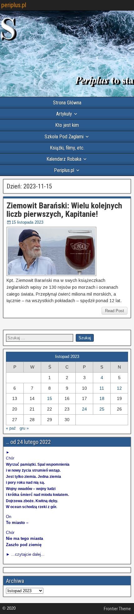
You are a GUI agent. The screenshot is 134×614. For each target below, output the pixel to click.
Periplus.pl (64, 170)
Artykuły (64, 114)
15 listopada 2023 (27, 222)
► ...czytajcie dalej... (25, 554)
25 (101, 409)
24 (84, 409)
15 (49, 398)
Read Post (114, 310)
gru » (24, 428)
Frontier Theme (117, 609)
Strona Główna (67, 103)
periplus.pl (13, 5)
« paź (11, 428)
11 (101, 388)
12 (119, 388)
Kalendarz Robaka (63, 159)
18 (101, 398)
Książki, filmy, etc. (67, 148)
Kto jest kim (67, 125)
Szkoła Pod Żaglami (64, 137)
